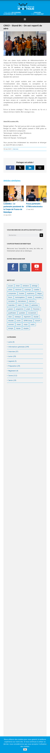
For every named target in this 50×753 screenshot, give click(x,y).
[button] (5, 200)
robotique (18, 317)
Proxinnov (36, 309)
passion (10, 309)
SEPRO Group (28, 320)
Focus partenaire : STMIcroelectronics (36, 193)
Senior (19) (12, 380)
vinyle (26, 324)
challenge (27, 289)
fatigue (39, 293)
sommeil (11, 324)
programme (19, 309)
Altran (18, 286)
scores (19, 320)
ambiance (26, 286)
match (20, 305)
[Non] (47, 745)
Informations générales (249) (18, 347)
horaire (30, 297)
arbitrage (34, 286)
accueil (10, 286)
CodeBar (36, 289)
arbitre (10, 289)
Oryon (26, 305)
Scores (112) (12, 375)
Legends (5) (12, 361)
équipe (18, 328)
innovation (38, 297)
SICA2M (37, 320)
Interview (15, 149)
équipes (26, 328)
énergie (10, 328)
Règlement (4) (13, 371)
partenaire (35, 305)
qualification (12, 313)
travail (19, 324)
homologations (20, 297)
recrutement (32, 313)
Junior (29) (12, 356)
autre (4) (11, 342)
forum (10, 297)
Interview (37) (13, 351)
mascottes (11, 305)
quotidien (22, 313)
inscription (11, 301)
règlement (27, 317)
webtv (33, 324)
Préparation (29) (14, 366)
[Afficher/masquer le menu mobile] (25, 19)
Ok (25, 749)
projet (28, 309)
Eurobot (21, 293)
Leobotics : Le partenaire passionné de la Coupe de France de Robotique (13, 193)
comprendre (12, 293)
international (22, 301)
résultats (11, 320)
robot (10, 317)
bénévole (18, 289)
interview (32, 301)
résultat (36, 317)
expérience (30, 293)
